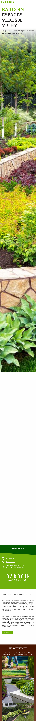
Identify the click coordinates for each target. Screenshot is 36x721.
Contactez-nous (10, 562)
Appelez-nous (7, 633)
